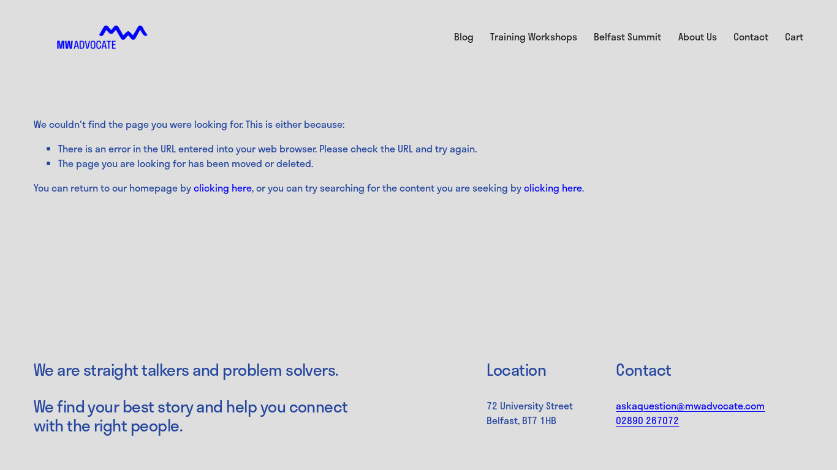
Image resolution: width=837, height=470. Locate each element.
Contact (750, 36)
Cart (794, 36)
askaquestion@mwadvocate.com (690, 405)
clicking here (223, 187)
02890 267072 (647, 420)
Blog (464, 36)
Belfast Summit (627, 36)
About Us (697, 36)
